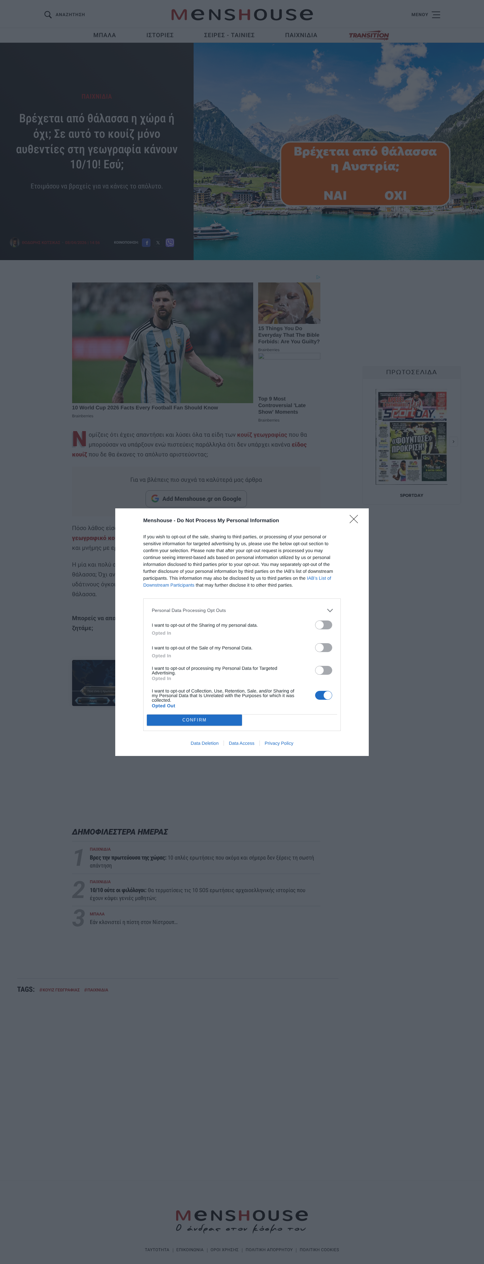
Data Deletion (205, 743)
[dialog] (242, 632)
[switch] (323, 624)
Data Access (242, 743)
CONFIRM (194, 719)
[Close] (356, 521)
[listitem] (242, 610)
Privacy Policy (279, 743)
